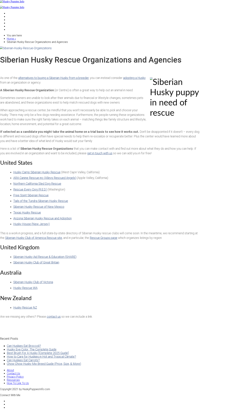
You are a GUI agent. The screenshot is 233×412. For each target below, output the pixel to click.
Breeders (12, 16)
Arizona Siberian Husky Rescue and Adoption (42, 218)
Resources (13, 380)
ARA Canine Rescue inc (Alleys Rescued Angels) (44, 178)
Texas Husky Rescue (27, 212)
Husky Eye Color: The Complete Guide (31, 349)
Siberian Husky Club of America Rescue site (33, 238)
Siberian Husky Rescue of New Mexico (38, 206)
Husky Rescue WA (25, 288)
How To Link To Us (18, 383)
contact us (54, 316)
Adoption (12, 13)
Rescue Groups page (103, 238)
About (10, 370)
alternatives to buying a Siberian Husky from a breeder (53, 78)
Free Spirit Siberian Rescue (31, 195)
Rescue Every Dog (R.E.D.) (30, 189)
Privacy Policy (15, 376)
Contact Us (13, 373)
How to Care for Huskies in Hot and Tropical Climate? (41, 356)
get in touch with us (99, 153)
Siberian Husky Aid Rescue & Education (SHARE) (44, 257)
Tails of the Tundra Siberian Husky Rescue (40, 201)
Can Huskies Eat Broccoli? (24, 346)
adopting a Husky (134, 78)
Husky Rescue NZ (25, 307)
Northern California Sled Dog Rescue (37, 183)
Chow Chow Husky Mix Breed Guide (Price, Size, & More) (44, 364)
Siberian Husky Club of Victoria (33, 282)
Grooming (13, 29)
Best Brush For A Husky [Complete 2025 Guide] (38, 353)
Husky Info (13, 19)
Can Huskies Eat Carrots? (23, 360)
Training (11, 26)
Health (10, 23)
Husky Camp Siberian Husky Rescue (37, 172)
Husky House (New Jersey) (31, 224)
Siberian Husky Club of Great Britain (36, 262)
